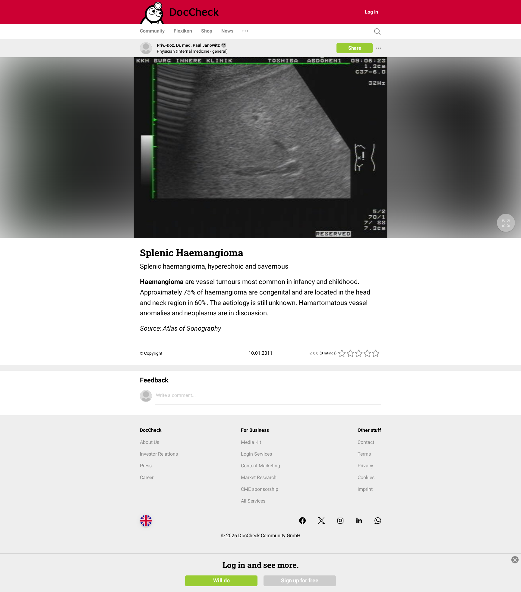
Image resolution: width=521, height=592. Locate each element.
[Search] (376, 31)
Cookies (366, 477)
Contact (366, 442)
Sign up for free (299, 581)
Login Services (256, 454)
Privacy (365, 466)
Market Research (258, 477)
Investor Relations (159, 454)
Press (146, 466)
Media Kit (251, 442)
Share (354, 48)
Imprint (365, 489)
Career (146, 477)
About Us (149, 442)
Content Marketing (260, 466)
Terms (364, 454)
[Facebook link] (302, 521)
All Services (253, 501)
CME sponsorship (259, 489)
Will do (221, 581)
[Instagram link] (340, 521)
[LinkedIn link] (359, 521)
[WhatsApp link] (377, 521)
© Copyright (151, 353)
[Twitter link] (321, 521)
